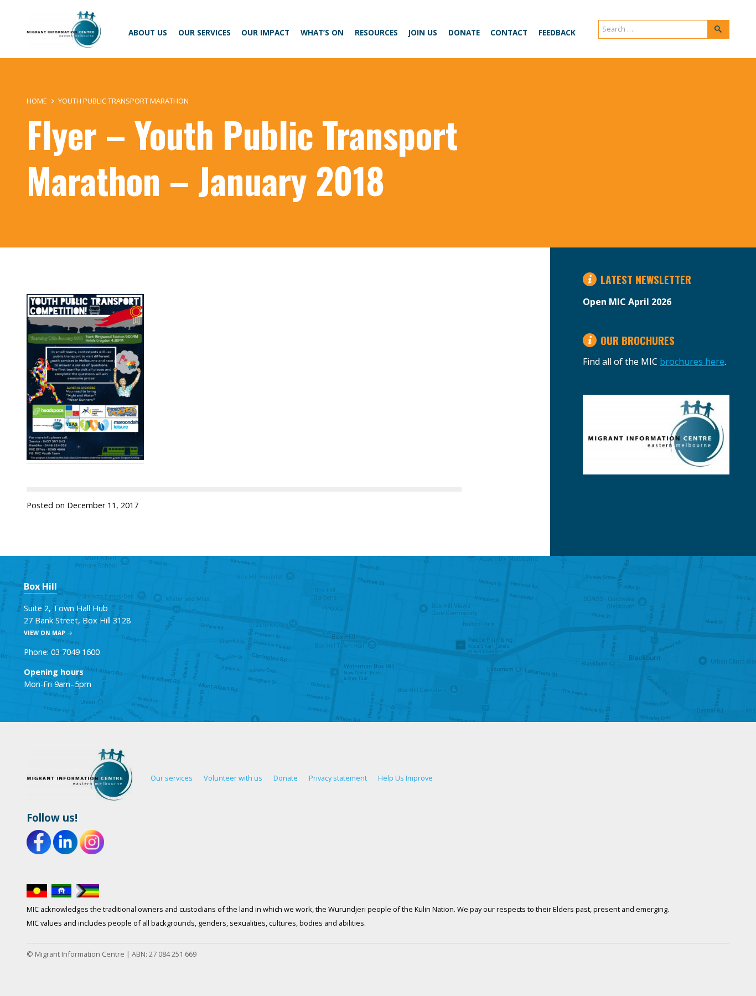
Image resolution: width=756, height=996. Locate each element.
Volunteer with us (233, 778)
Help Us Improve (405, 778)
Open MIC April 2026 (627, 302)
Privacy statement (338, 778)
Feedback (557, 32)
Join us (422, 32)
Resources (376, 32)
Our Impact (265, 32)
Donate (464, 32)
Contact (508, 32)
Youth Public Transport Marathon (123, 101)
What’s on (322, 32)
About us (147, 32)
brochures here (692, 361)
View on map (44, 633)
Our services (204, 32)
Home (37, 101)
